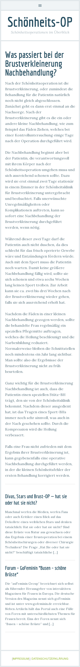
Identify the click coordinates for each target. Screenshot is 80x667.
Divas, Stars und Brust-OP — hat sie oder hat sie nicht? (36, 499)
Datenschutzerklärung (50, 658)
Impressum (21, 658)
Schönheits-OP (40, 22)
